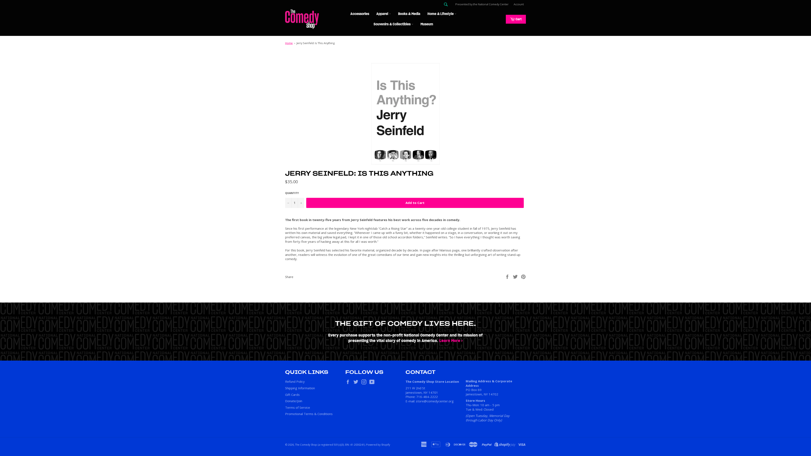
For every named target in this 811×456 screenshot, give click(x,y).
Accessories (359, 14)
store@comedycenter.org (435, 401)
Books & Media (409, 14)
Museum (426, 24)
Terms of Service (297, 407)
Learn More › (451, 341)
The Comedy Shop (306, 444)
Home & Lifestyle (440, 14)
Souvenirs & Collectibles (392, 24)
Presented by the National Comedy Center (482, 4)
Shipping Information (300, 388)
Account (519, 4)
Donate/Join (293, 401)
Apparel (382, 14)
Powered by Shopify (378, 444)
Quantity (292, 193)
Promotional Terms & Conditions (309, 414)
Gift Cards (292, 394)
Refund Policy (295, 381)
